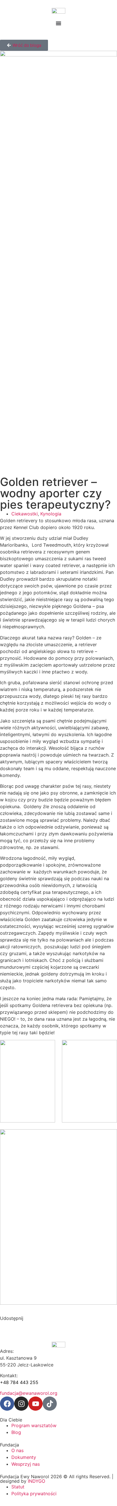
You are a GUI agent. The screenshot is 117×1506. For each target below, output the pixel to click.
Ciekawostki (24, 514)
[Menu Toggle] (58, 23)
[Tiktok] (50, 1404)
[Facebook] (7, 1404)
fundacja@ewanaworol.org (28, 1393)
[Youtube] (35, 1404)
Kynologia (50, 514)
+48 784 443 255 (19, 1382)
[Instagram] (21, 1404)
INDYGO (36, 1481)
